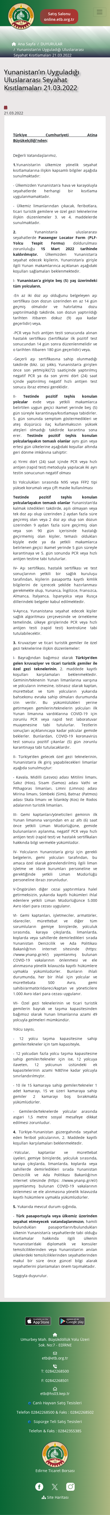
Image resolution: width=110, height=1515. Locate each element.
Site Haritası (57, 1497)
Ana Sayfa (27, 43)
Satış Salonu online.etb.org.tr (59, 16)
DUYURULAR (51, 43)
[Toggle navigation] (99, 12)
